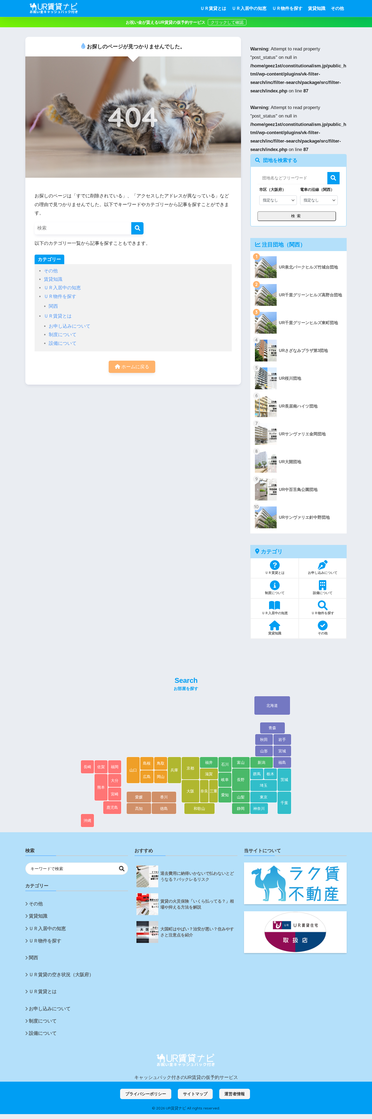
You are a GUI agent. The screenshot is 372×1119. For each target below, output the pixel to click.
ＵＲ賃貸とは (213, 8)
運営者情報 (234, 1094)
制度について (63, 334)
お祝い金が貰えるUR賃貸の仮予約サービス (166, 22)
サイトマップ (195, 1094)
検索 (333, 178)
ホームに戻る (134, 366)
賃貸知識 (316, 8)
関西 (53, 306)
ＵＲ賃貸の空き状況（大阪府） (61, 974)
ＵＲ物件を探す (287, 8)
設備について (63, 343)
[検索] (137, 228)
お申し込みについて (69, 326)
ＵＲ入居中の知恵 (249, 8)
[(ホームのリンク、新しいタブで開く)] (186, 1060)
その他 (337, 8)
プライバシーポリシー (145, 1094)
